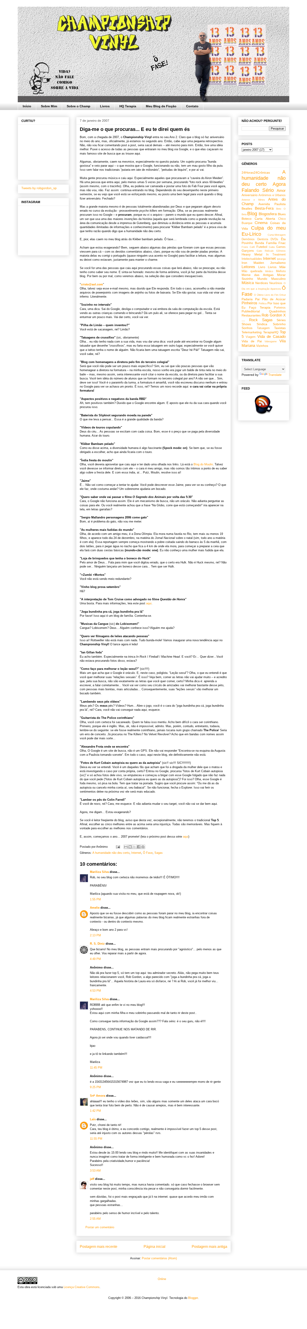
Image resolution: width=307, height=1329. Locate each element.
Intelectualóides (252, 258)
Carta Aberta (265, 218)
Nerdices (261, 283)
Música (248, 283)
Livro (261, 267)
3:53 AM (95, 1170)
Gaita (272, 247)
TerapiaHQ (270, 332)
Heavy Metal (252, 254)
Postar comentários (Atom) (159, 1258)
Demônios (248, 239)
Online (161, 1279)
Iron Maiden (253, 262)
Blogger (193, 1298)
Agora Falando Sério (264, 187)
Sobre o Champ (78, 106)
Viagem (251, 336)
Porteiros (280, 307)
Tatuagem (263, 328)
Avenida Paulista (272, 204)
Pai (257, 299)
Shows (246, 324)
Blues (282, 214)
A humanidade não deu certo (110, 852)
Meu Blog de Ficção (161, 106)
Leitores (248, 267)
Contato (192, 106)
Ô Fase (148, 852)
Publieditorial (251, 311)
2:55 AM (95, 1218)
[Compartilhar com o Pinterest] (143, 847)
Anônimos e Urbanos (272, 195)
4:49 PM (95, 959)
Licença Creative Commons (82, 1287)
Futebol (261, 247)
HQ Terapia (127, 106)
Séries (281, 320)
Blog (252, 213)
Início (27, 106)
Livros (105, 106)
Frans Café (248, 247)
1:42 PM (95, 1110)
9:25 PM (95, 1087)
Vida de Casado (271, 336)
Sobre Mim (49, 106)
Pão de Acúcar (274, 299)
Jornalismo (278, 262)
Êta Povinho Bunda (264, 241)
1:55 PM (95, 899)
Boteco (246, 218)
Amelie (95, 907)
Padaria (247, 299)
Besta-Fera (264, 208)
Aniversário (250, 195)
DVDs (274, 239)
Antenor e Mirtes (253, 199)
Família (271, 243)
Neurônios (275, 283)
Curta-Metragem (277, 234)
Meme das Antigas (258, 275)
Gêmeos (281, 250)
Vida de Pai (252, 341)
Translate (275, 375)
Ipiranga (281, 259)
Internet (136, 852)
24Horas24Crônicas (256, 172)
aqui (148, 603)
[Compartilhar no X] (134, 847)
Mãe (282, 267)
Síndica (262, 324)
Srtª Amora (97, 1095)
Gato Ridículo (265, 250)
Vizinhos (262, 345)
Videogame (271, 341)
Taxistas (280, 328)
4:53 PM (95, 990)
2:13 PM (95, 935)
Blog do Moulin (203, 464)
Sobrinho (279, 324)
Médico (269, 271)
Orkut (282, 295)
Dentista (262, 239)
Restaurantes (251, 315)
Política (263, 303)
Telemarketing (252, 332)
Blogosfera (268, 214)
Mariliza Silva (99, 872)
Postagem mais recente (98, 1246)
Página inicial (154, 1246)
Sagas (158, 852)
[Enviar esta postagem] (117, 846)
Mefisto (281, 271)
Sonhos (247, 328)
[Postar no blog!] (130, 847)
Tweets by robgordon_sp (39, 188)
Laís (93, 1119)
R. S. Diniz (97, 943)
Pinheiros (249, 303)
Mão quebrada (252, 271)
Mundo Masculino (271, 278)
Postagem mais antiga (209, 1246)
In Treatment (276, 254)
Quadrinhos (277, 311)
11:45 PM (96, 1067)
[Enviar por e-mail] (126, 847)
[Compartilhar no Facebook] (138, 847)
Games (281, 247)
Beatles (247, 208)
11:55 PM (96, 1138)
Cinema (261, 223)
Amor (281, 190)
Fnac (282, 243)
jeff (92, 1179)
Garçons (248, 250)
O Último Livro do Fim (266, 295)
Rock (253, 320)
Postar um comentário (99, 1227)
